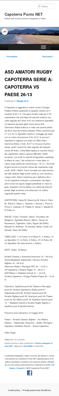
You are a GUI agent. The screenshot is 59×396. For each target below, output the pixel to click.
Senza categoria (43, 343)
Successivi (48, 56)
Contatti (20, 368)
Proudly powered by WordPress (37, 390)
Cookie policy (14, 390)
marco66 (9, 346)
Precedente (11, 56)
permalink (28, 346)
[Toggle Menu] (43, 47)
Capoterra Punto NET (24, 14)
